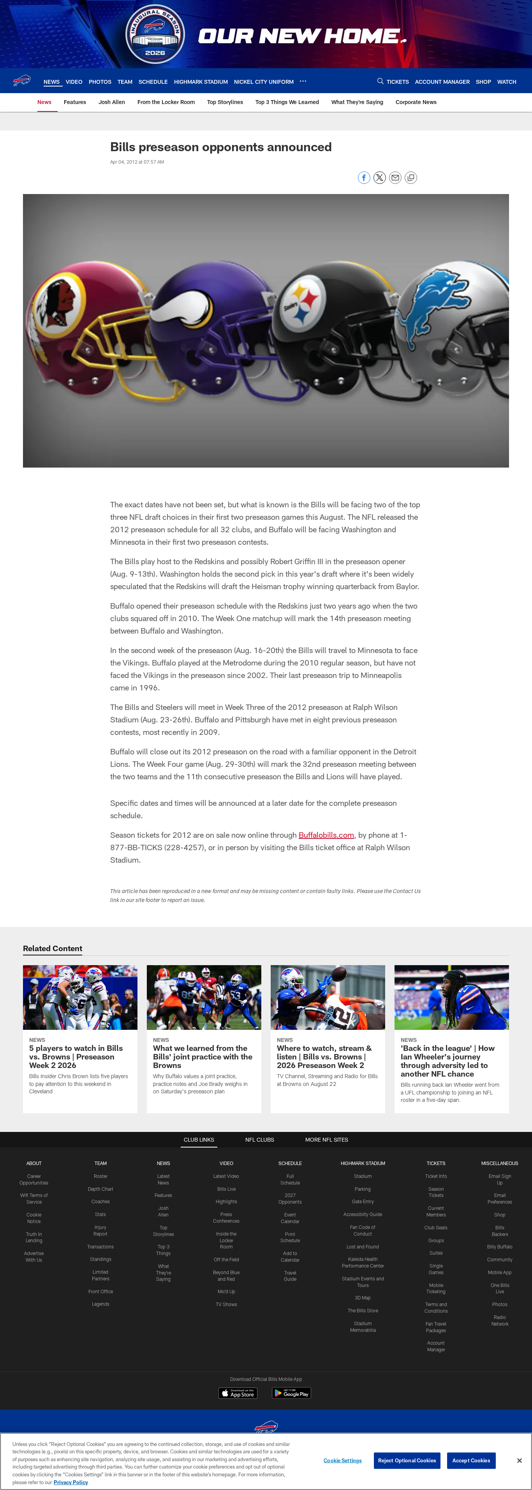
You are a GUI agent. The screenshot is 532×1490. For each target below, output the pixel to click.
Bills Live (226, 1189)
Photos (499, 1304)
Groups (436, 1240)
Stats (100, 1214)
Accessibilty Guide (363, 1214)
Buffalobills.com (326, 834)
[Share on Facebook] (364, 181)
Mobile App (500, 1272)
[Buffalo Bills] (266, 1429)
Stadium (363, 1176)
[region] (266, 1461)
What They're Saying (163, 1272)
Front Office (100, 1291)
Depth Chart (100, 1189)
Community (500, 1259)
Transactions (100, 1246)
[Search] (380, 81)
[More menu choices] (303, 81)
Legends (100, 1303)
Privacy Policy (71, 1482)
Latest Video (226, 1176)
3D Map (363, 1297)
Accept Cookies (471, 1460)
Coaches (101, 1201)
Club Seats (436, 1227)
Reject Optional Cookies (407, 1460)
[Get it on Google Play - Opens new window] (291, 1397)
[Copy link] (411, 178)
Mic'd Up (226, 1291)
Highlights (226, 1201)
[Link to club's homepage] (21, 80)
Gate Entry (363, 1201)
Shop (500, 1214)
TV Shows (226, 1304)
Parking (363, 1189)
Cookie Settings (343, 1460)
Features (163, 1195)
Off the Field (226, 1259)
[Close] (519, 1460)
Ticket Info (436, 1176)
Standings (100, 1259)
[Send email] (395, 181)
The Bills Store (363, 1310)
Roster (100, 1176)
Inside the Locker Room (226, 1240)
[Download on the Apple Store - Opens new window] (238, 1394)
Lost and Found (363, 1246)
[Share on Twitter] (379, 181)
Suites (436, 1252)
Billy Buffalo (500, 1246)
